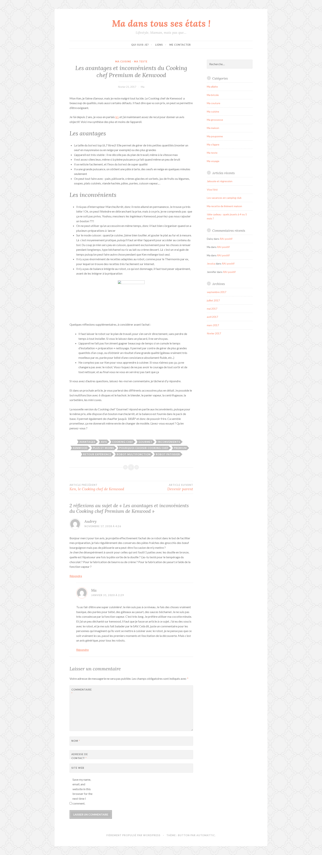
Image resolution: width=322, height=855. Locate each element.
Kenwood (80, 447)
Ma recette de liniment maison (224, 206)
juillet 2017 (213, 300)
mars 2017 (213, 325)
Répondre (76, 576)
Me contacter (180, 44)
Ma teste (140, 61)
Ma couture (213, 103)
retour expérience (97, 454)
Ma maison (213, 127)
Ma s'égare (213, 144)
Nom (75, 740)
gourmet (145, 441)
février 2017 (214, 333)
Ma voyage (213, 161)
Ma (142, 86)
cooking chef (122, 441)
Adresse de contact (79, 756)
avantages (87, 441)
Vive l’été (212, 189)
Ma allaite (212, 86)
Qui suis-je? (140, 44)
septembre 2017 (216, 292)
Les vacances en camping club (224, 197)
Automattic (205, 835)
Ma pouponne (215, 136)
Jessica (211, 263)
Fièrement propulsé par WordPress (133, 835)
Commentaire (80, 691)
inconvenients (169, 441)
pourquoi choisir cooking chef (143, 447)
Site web (77, 767)
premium (180, 447)
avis (104, 441)
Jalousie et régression (219, 181)
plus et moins (103, 447)
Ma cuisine (123, 61)
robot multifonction (134, 454)
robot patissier (168, 454)
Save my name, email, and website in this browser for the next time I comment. (82, 791)
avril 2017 (212, 316)
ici (116, 117)
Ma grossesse (215, 119)
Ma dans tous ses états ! (161, 23)
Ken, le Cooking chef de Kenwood (97, 487)
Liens (159, 44)
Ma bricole (213, 94)
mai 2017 (212, 308)
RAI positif (226, 238)
